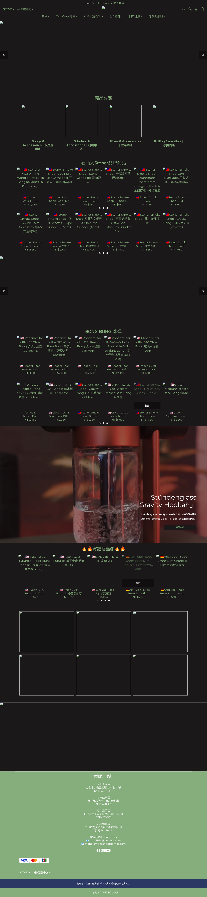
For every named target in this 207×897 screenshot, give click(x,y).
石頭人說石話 (92, 16)
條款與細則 (156, 16)
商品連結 (180, 527)
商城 (44, 16)
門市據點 (134, 16)
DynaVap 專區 (65, 16)
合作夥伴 (114, 16)
